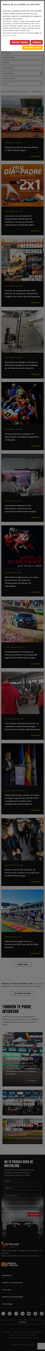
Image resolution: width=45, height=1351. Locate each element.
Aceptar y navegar (20, 42)
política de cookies (10, 35)
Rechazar (37, 42)
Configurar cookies (32, 47)
